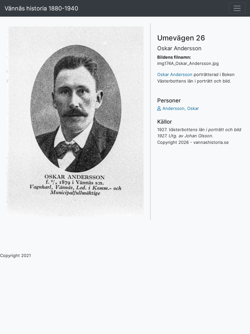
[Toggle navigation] (237, 8)
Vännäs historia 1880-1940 (41, 8)
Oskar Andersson (174, 74)
